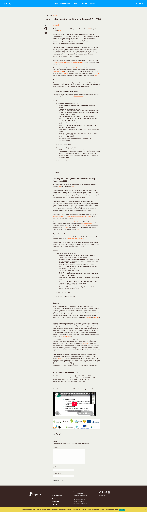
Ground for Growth (77, 68)
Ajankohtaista (84, 3)
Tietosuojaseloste (102, 495)
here (60, 186)
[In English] (56, 25)
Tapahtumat (55, 15)
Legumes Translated (58, 71)
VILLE (96, 75)
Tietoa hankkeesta (65, 3)
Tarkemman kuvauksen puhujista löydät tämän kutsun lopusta (68, 62)
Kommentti (56, 447)
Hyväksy (122, 509)
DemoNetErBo (61, 358)
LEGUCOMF (96, 317)
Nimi (54, 467)
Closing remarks (72, 285)
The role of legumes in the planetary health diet (82, 133)
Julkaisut (92, 3)
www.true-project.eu (66, 336)
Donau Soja (86, 343)
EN (140, 3)
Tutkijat (75, 3)
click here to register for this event (75, 238)
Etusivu (56, 3)
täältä (89, 29)
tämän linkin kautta (78, 96)
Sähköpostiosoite (57, 473)
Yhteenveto (70, 137)
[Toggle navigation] (143, 3)
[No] (145, 509)
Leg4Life (65, 73)
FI (136, 3)
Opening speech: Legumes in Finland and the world (80, 255)
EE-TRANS (96, 73)
